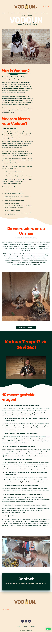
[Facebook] (26, 621)
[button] (48, 629)
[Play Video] (26, 367)
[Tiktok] (29, 621)
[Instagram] (22, 621)
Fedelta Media (29, 630)
